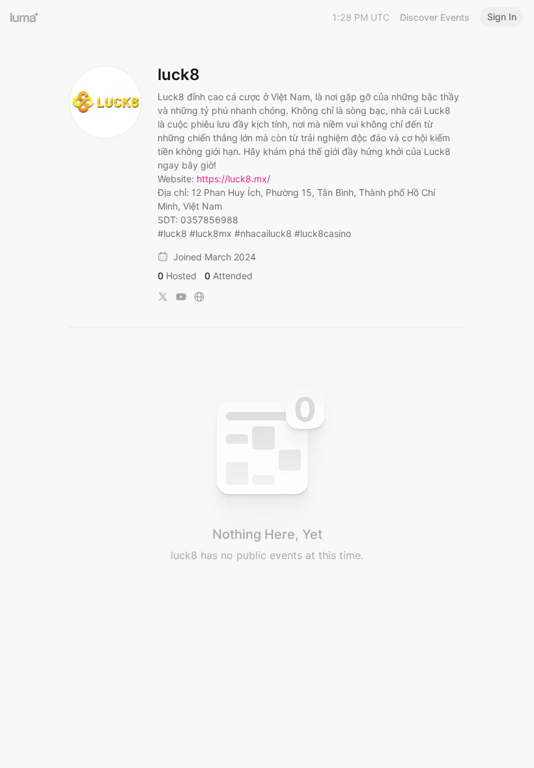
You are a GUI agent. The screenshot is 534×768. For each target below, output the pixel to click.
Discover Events (435, 17)
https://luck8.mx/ (233, 178)
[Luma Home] (24, 17)
